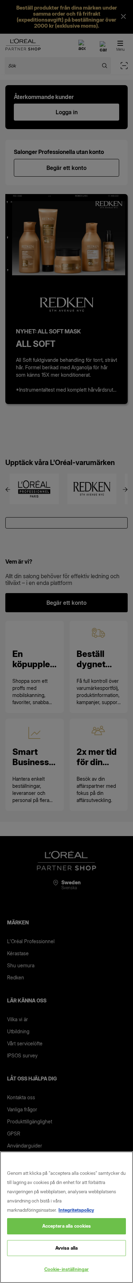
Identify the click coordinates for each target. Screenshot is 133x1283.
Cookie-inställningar (66, 1269)
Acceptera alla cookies (66, 1226)
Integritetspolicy (76, 1210)
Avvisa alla (66, 1248)
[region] (66, 1217)
